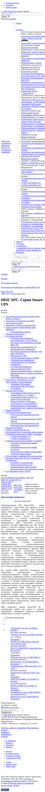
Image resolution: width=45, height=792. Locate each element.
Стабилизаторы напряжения (22, 360)
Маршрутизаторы (28, 137)
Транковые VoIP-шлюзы (31, 104)
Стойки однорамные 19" (31, 185)
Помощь (4, 737)
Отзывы (28, 250)
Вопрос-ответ (11, 764)
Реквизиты (36, 250)
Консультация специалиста (12, 497)
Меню (18, 23)
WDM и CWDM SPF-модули (33, 163)
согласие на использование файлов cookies (17, 780)
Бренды (37, 248)
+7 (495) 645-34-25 (8, 11)
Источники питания (29, 71)
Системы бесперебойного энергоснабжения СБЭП (21, 368)
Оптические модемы (29, 48)
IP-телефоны (26, 109)
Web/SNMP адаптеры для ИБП (23, 378)
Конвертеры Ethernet (29, 159)
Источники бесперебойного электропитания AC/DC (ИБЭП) (24, 339)
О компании (21, 248)
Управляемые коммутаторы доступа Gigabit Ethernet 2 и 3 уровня (25, 394)
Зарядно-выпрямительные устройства (26, 371)
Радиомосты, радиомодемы (32, 226)
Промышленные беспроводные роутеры (27, 469)
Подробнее (15, 639)
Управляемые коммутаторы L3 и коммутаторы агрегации (24, 398)
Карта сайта (10, 766)
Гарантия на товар (13, 758)
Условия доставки (13, 756)
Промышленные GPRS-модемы (23, 467)
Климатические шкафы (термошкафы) (26, 452)
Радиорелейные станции (31, 63)
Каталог (9, 751)
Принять (5, 790)
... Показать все (27, 93)
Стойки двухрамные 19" (31, 183)
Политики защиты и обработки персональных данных (17, 784)
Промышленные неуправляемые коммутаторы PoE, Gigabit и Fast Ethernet (27, 407)
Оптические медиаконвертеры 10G (25, 423)
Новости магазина (11, 707)
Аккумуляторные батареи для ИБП (25, 358)
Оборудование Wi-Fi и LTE (32, 228)
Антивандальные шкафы (31, 207)
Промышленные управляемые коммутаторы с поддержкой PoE (24, 403)
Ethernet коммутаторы (30, 113)
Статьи (9, 762)
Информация (6, 734)
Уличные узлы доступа (30, 67)
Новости (30, 248)
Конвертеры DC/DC (29, 91)
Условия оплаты (12, 754)
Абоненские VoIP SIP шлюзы (33, 106)
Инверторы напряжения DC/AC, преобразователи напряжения (24, 348)
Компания (5, 732)
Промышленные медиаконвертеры (25, 426)
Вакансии (20, 250)
